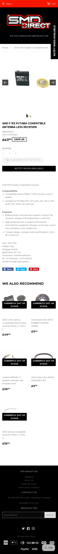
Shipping (29, 477)
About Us (29, 480)
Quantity (6, 148)
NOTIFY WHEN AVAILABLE (29, 168)
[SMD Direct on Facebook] (28, 529)
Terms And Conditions (29, 487)
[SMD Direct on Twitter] (23, 529)
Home (5, 47)
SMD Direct (30, 536)
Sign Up (50, 515)
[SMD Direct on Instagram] (33, 529)
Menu (8, 4)
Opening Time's (29, 484)
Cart (53, 4)
